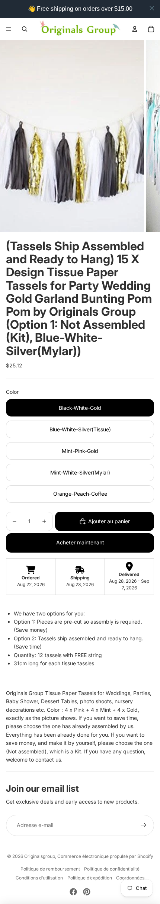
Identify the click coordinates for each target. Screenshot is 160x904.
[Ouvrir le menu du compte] (135, 29)
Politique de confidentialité (112, 869)
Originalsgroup (39, 856)
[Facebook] (73, 891)
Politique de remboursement (50, 869)
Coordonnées (130, 878)
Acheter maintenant (80, 542)
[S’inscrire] (144, 825)
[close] (152, 8)
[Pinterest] (86, 891)
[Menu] (8, 29)
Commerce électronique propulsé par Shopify (105, 856)
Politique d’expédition (89, 878)
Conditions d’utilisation (39, 878)
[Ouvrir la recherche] (24, 29)
